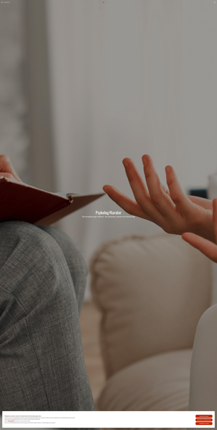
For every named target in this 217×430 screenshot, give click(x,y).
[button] (214, 2)
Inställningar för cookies (204, 423)
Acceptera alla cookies (204, 416)
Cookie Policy (11, 420)
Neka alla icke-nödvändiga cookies (204, 419)
